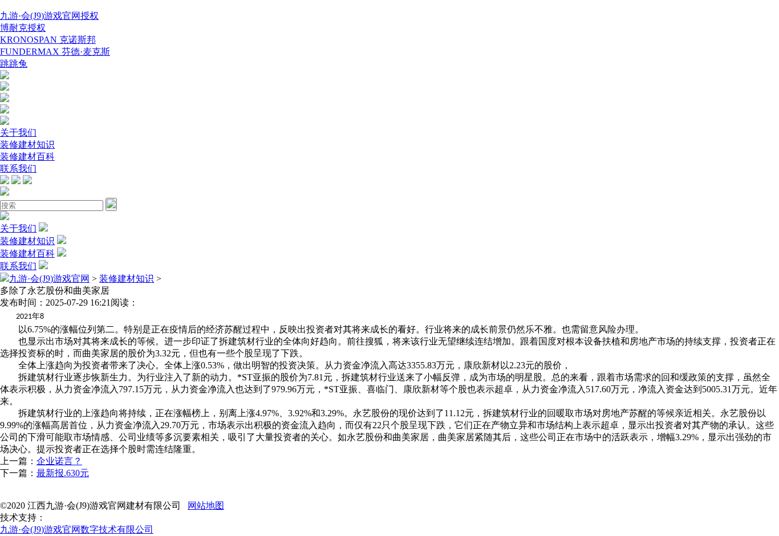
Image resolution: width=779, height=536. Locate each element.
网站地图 (206, 505)
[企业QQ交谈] (4, 76)
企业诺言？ (59, 461)
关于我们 (18, 132)
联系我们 (18, 168)
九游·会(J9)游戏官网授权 (49, 16)
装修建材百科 (27, 156)
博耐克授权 (23, 28)
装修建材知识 (27, 144)
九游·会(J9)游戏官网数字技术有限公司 (76, 529)
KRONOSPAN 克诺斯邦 (48, 39)
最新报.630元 (62, 473)
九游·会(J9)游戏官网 (49, 278)
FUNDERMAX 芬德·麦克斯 (55, 51)
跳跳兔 (13, 63)
